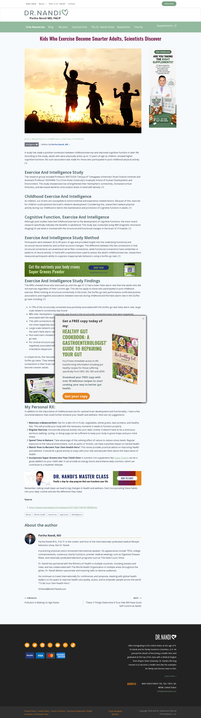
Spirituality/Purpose (72, 139)
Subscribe (169, 3)
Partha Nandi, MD (59, 144)
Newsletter (123, 27)
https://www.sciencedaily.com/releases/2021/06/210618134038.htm (63, 507)
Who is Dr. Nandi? (57, 3)
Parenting (53, 139)
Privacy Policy (30, 711)
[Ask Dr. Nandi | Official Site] (46, 14)
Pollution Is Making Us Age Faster (42, 600)
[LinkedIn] (42, 645)
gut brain (64, 514)
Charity (138, 27)
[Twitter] (34, 645)
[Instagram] (50, 645)
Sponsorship (79, 27)
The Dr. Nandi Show (102, 27)
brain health (39, 514)
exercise (53, 514)
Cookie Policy (43, 711)
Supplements (165, 25)
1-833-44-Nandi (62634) (115, 713)
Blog (50, 27)
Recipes (63, 27)
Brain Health (39, 139)
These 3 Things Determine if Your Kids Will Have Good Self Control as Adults (113, 602)
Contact (71, 3)
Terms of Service (58, 711)
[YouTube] (57, 645)
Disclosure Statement (76, 711)
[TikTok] (73, 645)
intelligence (31, 144)
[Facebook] (27, 645)
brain (28, 514)
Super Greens (121, 457)
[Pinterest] (65, 645)
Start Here (31, 3)
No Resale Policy (42, 714)
